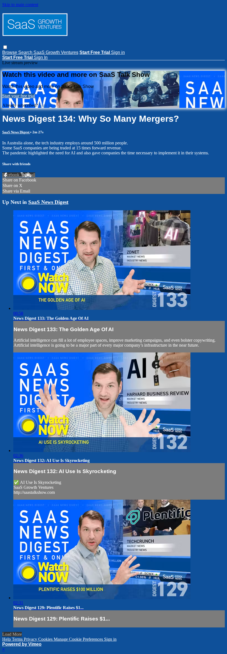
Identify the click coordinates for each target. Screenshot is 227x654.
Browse (10, 52)
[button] (5, 47)
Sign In (41, 57)
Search (25, 52)
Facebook (11, 174)
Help (7, 639)
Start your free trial (18, 96)
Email (30, 174)
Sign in (118, 52)
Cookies (46, 639)
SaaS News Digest (16, 132)
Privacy (31, 639)
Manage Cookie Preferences (79, 639)
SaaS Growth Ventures (55, 52)
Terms (18, 639)
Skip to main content (20, 4)
